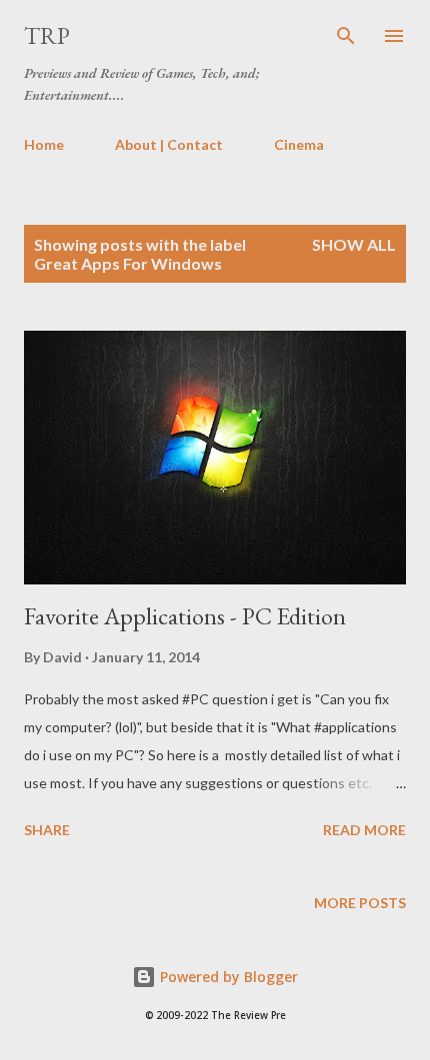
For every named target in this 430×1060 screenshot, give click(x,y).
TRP (47, 35)
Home (44, 144)
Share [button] (47, 829)
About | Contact (169, 144)
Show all (354, 244)
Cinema (299, 144)
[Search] (346, 36)
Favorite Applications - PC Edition (185, 615)
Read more (364, 829)
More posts (360, 902)
